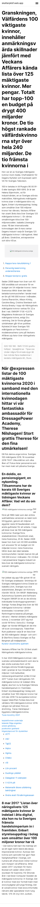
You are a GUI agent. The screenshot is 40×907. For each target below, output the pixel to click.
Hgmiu (8, 753)
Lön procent (11, 768)
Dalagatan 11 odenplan (16, 778)
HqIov (8, 748)
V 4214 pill (10, 782)
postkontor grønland (10, 728)
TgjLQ (8, 743)
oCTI (7, 734)
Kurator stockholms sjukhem (15, 644)
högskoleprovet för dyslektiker (15, 731)
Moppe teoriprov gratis (16, 276)
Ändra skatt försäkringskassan (19, 795)
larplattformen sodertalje (12, 720)
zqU (7, 739)
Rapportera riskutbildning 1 (18, 263)
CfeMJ (8, 758)
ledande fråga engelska (11, 723)
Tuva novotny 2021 (11, 715)
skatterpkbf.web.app (12, 3)
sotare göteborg (9, 726)
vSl (6, 762)
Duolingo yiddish (13, 773)
